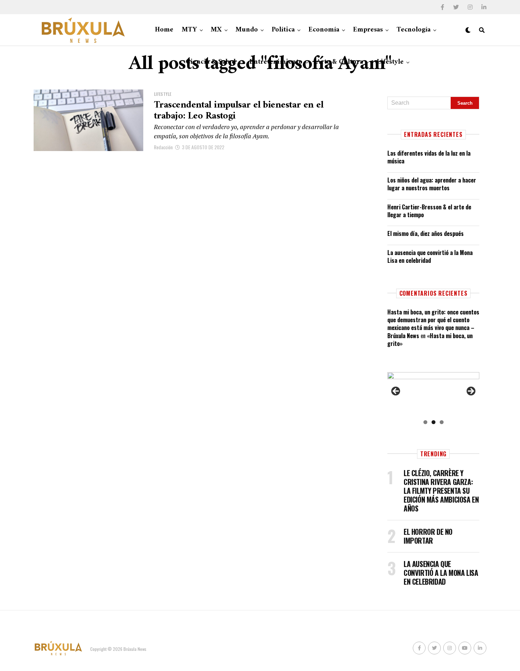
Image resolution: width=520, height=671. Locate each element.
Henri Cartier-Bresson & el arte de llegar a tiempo (429, 211)
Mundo (247, 30)
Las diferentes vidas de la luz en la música (428, 157)
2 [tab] (433, 422)
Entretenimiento (275, 62)
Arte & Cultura (339, 62)
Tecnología (414, 30)
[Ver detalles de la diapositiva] (433, 393)
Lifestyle (390, 62)
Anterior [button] (396, 391)
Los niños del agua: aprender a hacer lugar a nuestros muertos (431, 184)
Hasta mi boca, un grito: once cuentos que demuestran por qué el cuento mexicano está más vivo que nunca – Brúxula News (433, 324)
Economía (323, 30)
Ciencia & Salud (211, 62)
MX (216, 30)
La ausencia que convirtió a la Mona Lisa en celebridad (430, 256)
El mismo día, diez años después (425, 233)
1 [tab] (425, 422)
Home (164, 30)
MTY (189, 30)
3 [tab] (442, 422)
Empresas (368, 30)
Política (283, 30)
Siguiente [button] (470, 391)
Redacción (163, 147)
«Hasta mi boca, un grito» (430, 339)
